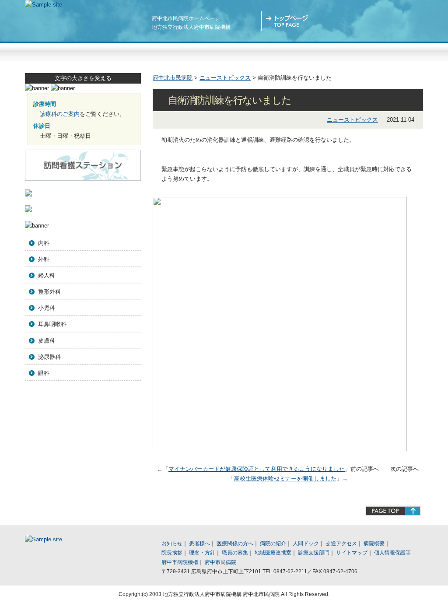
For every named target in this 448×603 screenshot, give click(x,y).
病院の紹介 (273, 543)
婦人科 (46, 275)
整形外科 (49, 291)
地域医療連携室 (273, 553)
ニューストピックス (65, 51)
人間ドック (383, 51)
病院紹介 (303, 51)
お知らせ (171, 543)
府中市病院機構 (179, 562)
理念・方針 (202, 553)
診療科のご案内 (60, 114)
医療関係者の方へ (224, 51)
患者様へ (144, 51)
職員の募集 (235, 553)
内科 (43, 243)
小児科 (46, 308)
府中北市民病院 (172, 77)
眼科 (43, 373)
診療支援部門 (313, 553)
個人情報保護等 (392, 553)
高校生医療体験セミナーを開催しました (285, 478)
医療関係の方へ (235, 543)
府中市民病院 (220, 562)
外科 (43, 259)
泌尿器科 (49, 357)
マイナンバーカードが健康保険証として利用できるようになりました (256, 469)
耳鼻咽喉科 (52, 324)
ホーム (287, 21)
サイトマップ (392, 21)
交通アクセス (340, 21)
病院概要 (374, 543)
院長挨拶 (171, 553)
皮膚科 (46, 340)
